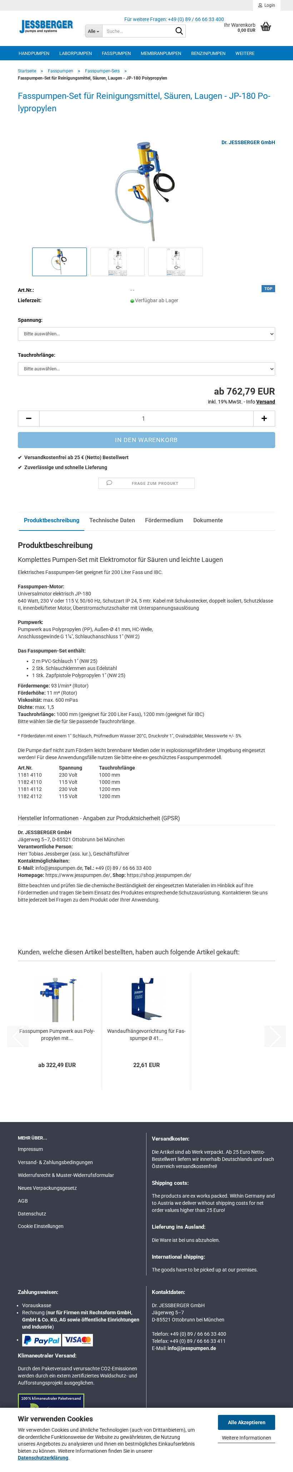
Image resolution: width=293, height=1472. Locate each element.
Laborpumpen (75, 53)
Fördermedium (164, 520)
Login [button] (268, 5)
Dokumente (208, 520)
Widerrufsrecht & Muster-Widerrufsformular (66, 1175)
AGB (23, 1201)
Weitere (244, 53)
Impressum (30, 1149)
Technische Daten (112, 520)
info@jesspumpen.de (192, 1348)
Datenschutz (32, 1214)
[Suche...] (179, 31)
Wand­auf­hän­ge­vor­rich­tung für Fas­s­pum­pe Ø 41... (146, 1034)
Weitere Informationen (246, 1438)
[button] (28, 419)
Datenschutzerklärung (43, 1458)
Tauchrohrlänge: (36, 355)
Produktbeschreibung (51, 520)
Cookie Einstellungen (41, 1226)
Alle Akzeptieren (246, 1422)
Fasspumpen (116, 53)
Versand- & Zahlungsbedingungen (55, 1162)
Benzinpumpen (208, 53)
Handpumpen (34, 53)
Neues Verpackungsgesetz (47, 1188)
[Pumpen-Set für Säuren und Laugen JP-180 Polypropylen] (146, 192)
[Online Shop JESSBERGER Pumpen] (46, 27)
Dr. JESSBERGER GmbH (248, 142)
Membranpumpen (161, 53)
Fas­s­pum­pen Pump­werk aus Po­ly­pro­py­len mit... (57, 1034)
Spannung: (30, 320)
